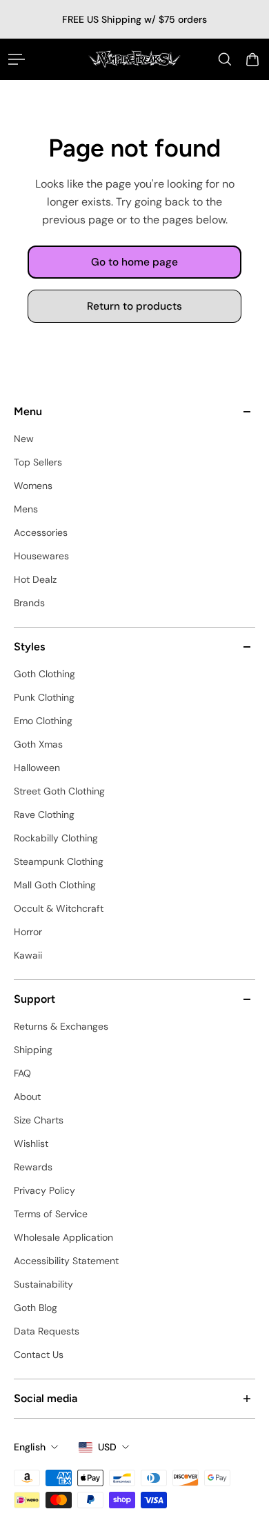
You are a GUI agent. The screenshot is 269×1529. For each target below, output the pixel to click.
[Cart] (252, 59)
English (30, 1447)
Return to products (134, 307)
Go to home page (134, 262)
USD (107, 1447)
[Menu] (16, 59)
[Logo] (135, 59)
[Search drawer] (225, 59)
